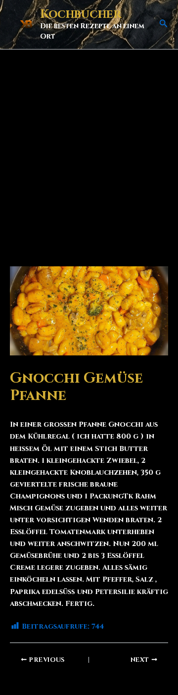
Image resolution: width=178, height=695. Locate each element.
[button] (163, 24)
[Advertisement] (89, 143)
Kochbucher (80, 14)
